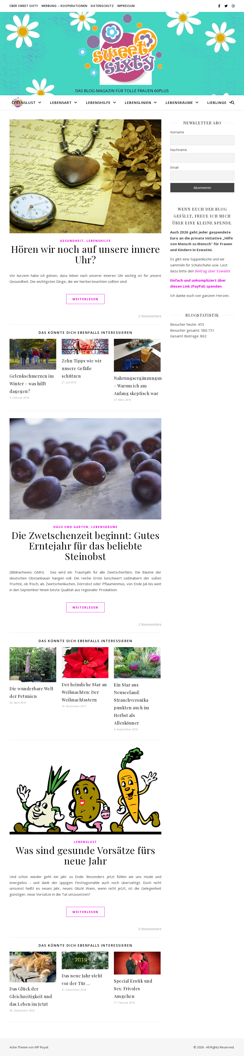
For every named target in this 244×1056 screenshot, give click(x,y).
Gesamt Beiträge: (185, 336)
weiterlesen (85, 299)
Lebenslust (24, 102)
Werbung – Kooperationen (64, 6)
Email (174, 167)
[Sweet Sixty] (122, 49)
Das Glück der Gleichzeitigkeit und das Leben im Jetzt (31, 996)
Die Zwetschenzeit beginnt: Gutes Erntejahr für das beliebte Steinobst (85, 545)
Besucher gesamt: (185, 330)
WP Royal (41, 1047)
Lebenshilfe (98, 102)
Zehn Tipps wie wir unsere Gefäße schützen (82, 368)
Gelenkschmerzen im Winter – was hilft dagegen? (32, 383)
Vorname (177, 132)
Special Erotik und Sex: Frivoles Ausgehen (133, 988)
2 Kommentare (149, 316)
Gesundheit (72, 241)
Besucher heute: (184, 324)
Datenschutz (102, 6)
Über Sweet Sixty (24, 6)
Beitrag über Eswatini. (213, 271)
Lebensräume (179, 102)
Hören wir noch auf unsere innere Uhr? (85, 254)
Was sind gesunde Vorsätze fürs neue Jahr (85, 855)
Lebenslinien (138, 102)
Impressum (126, 6)
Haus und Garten (70, 527)
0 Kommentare (149, 928)
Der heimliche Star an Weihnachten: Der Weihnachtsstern (84, 692)
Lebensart (61, 102)
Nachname (178, 149)
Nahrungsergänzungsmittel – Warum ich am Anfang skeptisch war (143, 385)
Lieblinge (217, 102)
